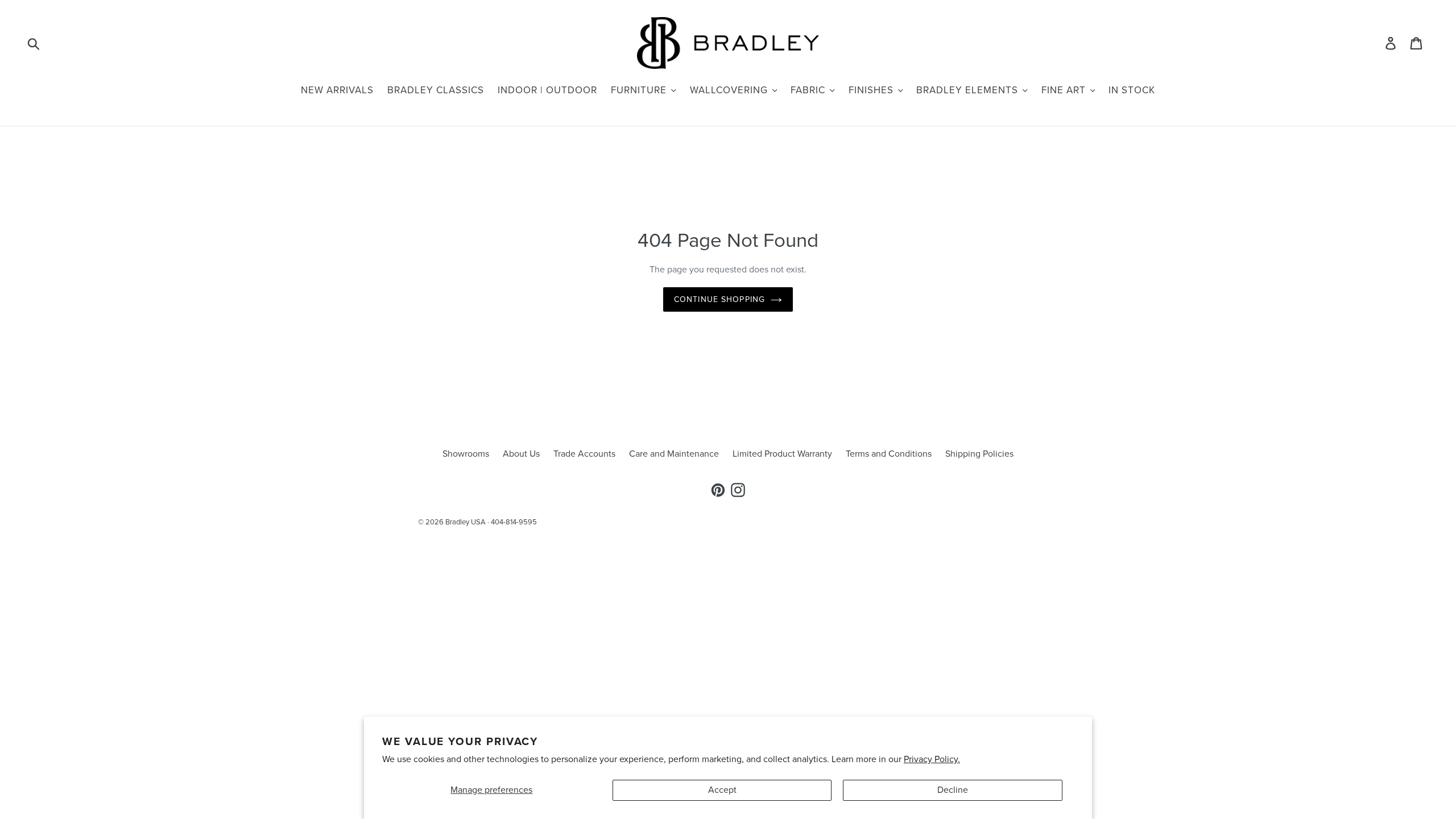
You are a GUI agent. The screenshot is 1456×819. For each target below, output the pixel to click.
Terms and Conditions (889, 454)
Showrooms (465, 454)
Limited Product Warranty (782, 454)
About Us (521, 454)
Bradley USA (465, 522)
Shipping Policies (979, 454)
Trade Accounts (584, 454)
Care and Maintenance (674, 454)
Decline (952, 790)
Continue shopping (719, 299)
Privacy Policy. (932, 759)
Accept (722, 790)
